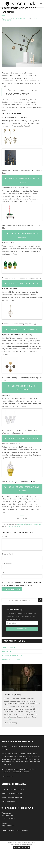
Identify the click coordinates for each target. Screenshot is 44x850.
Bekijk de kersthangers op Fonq (24, 283)
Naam (4, 554)
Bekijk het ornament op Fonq (24, 329)
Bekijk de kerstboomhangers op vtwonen (24, 180)
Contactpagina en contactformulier (15, 830)
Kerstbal (13, 526)
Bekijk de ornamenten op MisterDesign (24, 388)
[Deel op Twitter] (23, 518)
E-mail (4, 563)
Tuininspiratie (6, 651)
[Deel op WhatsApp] (18, 518)
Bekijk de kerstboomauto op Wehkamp (24, 235)
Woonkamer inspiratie (34, 524)
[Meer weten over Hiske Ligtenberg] (22, 677)
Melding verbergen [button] (21, 847)
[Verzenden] (40, 600)
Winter (19, 526)
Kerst (9, 526)
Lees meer (8, 720)
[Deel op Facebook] (21, 518)
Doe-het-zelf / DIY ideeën (11, 659)
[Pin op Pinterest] (26, 518)
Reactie (4, 536)
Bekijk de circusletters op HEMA (24, 438)
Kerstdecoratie (21, 524)
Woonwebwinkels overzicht (12, 655)
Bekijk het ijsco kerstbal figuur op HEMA (24, 489)
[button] (41, 3)
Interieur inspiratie (8, 647)
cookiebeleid (28, 844)
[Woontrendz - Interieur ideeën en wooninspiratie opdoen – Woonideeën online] (20, 3)
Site (3, 572)
